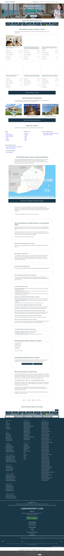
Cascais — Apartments (10, 473)
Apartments (8, 443)
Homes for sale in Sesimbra (45, 436)
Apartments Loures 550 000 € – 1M (11, 496)
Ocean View (25, 449)
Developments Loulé (27, 435)
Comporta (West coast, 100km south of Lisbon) (51, 133)
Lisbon (7, 133)
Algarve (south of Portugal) (47, 134)
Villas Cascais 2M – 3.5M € (9, 487)
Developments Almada (27, 439)
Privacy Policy (54, 546)
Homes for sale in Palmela (45, 447)
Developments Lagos (27, 438)
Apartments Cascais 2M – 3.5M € (10, 477)
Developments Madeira (27, 432)
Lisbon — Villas (9, 464)
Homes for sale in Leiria (45, 455)
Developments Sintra (27, 428)
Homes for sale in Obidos (45, 450)
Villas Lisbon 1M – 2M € (9, 470)
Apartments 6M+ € (8, 444)
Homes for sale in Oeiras (45, 427)
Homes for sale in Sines (45, 432)
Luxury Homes (26, 444)
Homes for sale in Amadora (45, 458)
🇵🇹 (41, 541)
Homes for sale (41, 1)
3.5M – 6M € (22, 23)
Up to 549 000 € (54, 23)
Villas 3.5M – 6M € (8, 434)
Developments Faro (26, 434)
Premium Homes (26, 445)
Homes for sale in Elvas (45, 443)
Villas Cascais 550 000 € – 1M (10, 490)
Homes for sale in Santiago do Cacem (47, 442)
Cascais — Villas (9, 483)
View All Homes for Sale (32, 92)
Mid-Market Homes (26, 448)
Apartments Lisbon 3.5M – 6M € (10, 456)
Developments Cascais (27, 423)
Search (57, 410)
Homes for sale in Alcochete (45, 434)
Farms (24, 456)
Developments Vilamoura (27, 427)
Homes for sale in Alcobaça (45, 478)
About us (57, 1)
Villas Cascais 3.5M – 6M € (9, 486)
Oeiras (26, 137)
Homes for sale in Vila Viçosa (46, 457)
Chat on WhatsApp (31, 10)
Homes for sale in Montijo (45, 435)
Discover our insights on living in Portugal (32, 200)
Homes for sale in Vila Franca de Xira (47, 477)
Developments (47, 1)
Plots (24, 452)
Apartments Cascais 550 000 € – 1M (11, 480)
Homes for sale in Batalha (45, 470)
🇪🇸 (60, 541)
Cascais (26, 133)
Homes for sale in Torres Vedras (46, 439)
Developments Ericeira (27, 431)
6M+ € (15, 23)
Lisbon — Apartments (10, 454)
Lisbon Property (10, 2)
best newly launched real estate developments (39, 100)
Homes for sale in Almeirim (45, 465)
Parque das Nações (9, 134)
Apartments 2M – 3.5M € (9, 447)
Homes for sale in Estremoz (45, 461)
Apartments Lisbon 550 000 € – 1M (11, 460)
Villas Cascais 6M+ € (9, 485)
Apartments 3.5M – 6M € (9, 446)
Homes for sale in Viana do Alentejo (47, 474)
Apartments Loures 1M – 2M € (10, 495)
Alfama (7, 137)
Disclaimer (58, 546)
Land (24, 453)
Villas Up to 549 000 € (9, 440)
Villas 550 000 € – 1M (9, 438)
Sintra (26, 140)
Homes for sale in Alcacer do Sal (46, 431)
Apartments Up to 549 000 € (10, 451)
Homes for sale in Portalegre (46, 462)
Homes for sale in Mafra (45, 438)
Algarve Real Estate (31, 382)
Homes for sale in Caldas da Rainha (47, 454)
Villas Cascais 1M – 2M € (9, 489)
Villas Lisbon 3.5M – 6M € (9, 467)
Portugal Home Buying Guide (27, 363)
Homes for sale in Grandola (45, 428)
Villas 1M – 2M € (8, 437)
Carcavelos (26, 134)
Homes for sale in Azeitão (45, 473)
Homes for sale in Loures (45, 424)
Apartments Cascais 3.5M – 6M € (10, 476)
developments (26, 420)
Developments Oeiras (27, 424)
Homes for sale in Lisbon (45, 423)
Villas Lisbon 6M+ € (8, 466)
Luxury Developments (9, 152)
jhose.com (39, 554)
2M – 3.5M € (30, 23)
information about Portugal (24, 159)
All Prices (8, 23)
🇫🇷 (22, 541)
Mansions (25, 457)
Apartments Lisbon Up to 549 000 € (11, 461)
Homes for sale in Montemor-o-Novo (47, 466)
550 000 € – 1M (45, 23)
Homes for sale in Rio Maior (45, 469)
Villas (7, 431)
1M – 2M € (37, 23)
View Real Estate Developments (32, 120)
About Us (61, 546)
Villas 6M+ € (7, 433)
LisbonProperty (30, 502)
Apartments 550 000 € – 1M (10, 450)
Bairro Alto (8, 140)
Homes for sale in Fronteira (45, 451)
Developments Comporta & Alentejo (29, 436)
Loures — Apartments (10, 493)
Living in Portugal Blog (38, 363)
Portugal (52, 1)
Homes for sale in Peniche (45, 446)
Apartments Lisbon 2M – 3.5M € (10, 457)
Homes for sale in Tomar (45, 480)
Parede (26, 138)
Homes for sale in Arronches (46, 459)
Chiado (7, 138)
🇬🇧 (3, 541)
